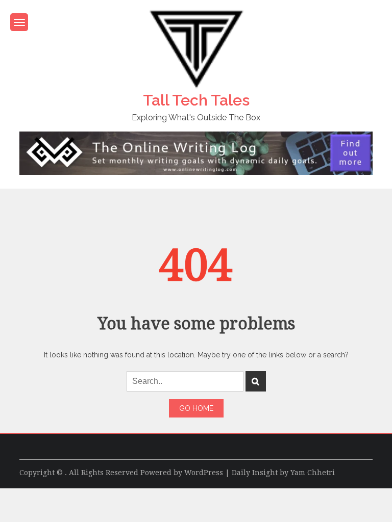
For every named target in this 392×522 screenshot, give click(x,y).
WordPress (203, 472)
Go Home (196, 408)
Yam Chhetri (312, 472)
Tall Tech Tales (196, 100)
